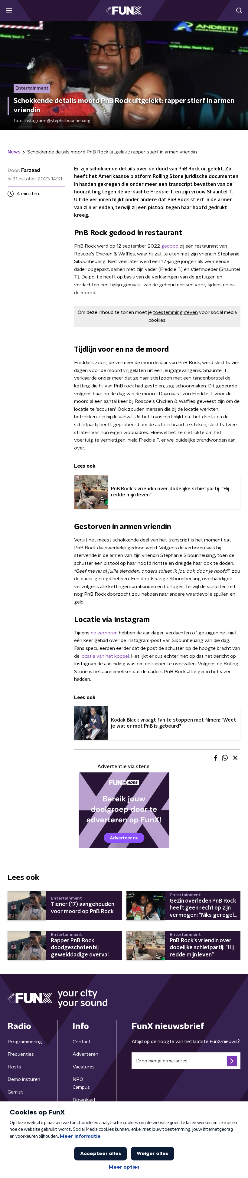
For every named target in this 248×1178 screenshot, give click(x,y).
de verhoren (104, 632)
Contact (81, 1041)
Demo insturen (24, 1079)
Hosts (14, 1066)
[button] (9, 10)
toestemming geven (175, 312)
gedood (169, 246)
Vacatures (84, 1066)
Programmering (25, 1041)
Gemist (15, 1092)
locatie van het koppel (105, 656)
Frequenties (21, 1054)
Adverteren (85, 1054)
